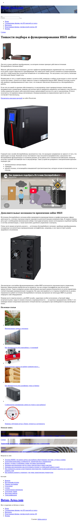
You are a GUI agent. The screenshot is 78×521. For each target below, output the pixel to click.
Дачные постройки (11, 484)
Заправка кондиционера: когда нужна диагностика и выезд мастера (28, 465)
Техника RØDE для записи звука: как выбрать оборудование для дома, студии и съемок (33, 436)
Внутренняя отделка (12, 482)
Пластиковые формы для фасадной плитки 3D (21, 27)
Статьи (3, 32)
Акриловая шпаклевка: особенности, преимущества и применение (25, 443)
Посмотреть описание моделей (11, 98)
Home (7, 21)
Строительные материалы (14, 490)
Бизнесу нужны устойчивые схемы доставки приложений (25, 463)
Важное (7, 480)
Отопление (9, 486)
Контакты (8, 25)
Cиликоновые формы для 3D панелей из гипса (21, 23)
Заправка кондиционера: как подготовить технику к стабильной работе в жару (30, 451)
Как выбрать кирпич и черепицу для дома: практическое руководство (29, 472)
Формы (7, 29)
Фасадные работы (11, 493)
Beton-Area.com (12, 7)
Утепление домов (11, 491)
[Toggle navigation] (1, 16)
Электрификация (11, 495)
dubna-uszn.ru (42, 519)
